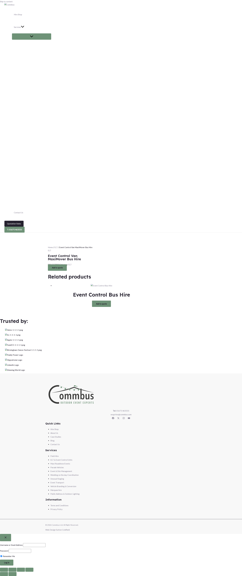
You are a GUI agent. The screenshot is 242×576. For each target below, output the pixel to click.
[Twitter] (118, 418)
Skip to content (6, 1)
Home (50, 247)
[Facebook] (113, 418)
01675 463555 (121, 411)
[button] (31, 27)
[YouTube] (129, 418)
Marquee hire (56, 490)
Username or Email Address (11, 545)
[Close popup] (5, 537)
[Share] (21, 570)
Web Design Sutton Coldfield (57, 530)
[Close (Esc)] (29, 570)
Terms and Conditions (59, 505)
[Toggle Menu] (31, 36)
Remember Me (9, 556)
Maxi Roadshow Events (60, 463)
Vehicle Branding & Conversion (63, 486)
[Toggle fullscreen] (12, 570)
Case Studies (55, 437)
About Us (54, 433)
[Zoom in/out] (4, 570)
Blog (52, 440)
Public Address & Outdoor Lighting (65, 494)
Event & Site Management (61, 471)
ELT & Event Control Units (61, 460)
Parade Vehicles (57, 467)
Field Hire (54, 456)
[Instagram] (124, 418)
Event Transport (57, 482)
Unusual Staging (57, 479)
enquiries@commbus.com (121, 414)
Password (4, 551)
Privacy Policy (56, 509)
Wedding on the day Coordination (64, 475)
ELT (56, 247)
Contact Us (55, 444)
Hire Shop (54, 429)
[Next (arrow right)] (12, 574)
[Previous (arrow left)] (4, 574)
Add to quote (57, 267)
